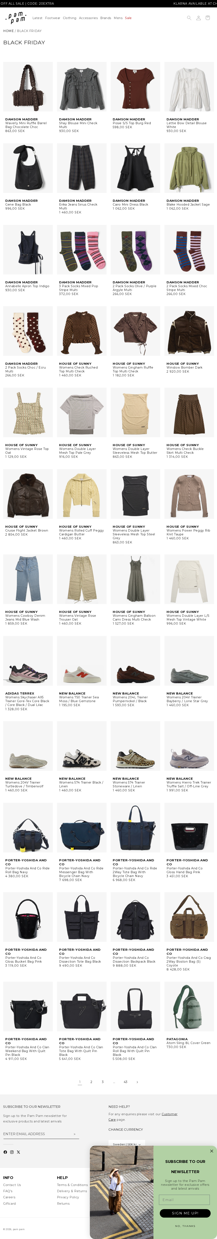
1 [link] (80, 1082)
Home (8, 31)
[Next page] (137, 1082)
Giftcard (9, 1204)
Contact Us (12, 1185)
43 (126, 1082)
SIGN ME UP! (185, 1213)
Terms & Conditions (72, 1185)
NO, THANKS (185, 1226)
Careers (9, 1197)
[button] (71, 18)
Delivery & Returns (72, 1191)
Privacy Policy (68, 1197)
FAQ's (8, 1191)
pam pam (19, 1229)
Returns (63, 1204)
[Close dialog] (212, 1151)
